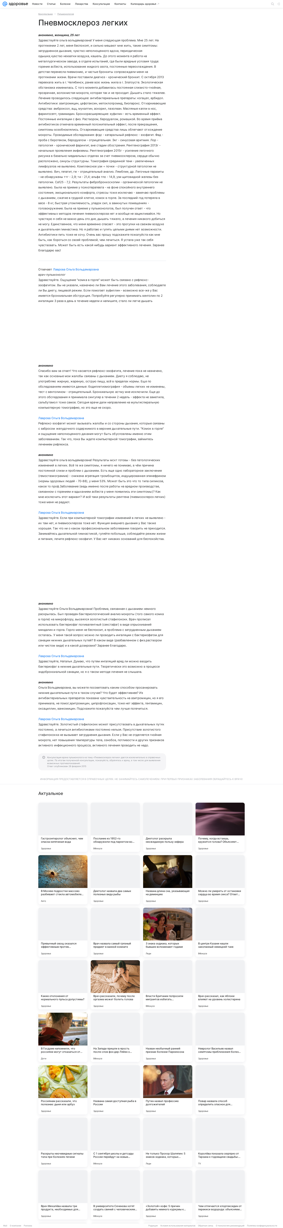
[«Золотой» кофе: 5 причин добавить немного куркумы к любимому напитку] (167, 1194)
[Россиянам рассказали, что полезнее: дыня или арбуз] (62, 1089)
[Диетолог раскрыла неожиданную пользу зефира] (167, 827)
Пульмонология (65, 14)
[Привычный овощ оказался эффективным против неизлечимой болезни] (62, 932)
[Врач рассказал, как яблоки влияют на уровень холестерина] (220, 984)
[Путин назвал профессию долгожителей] (167, 1089)
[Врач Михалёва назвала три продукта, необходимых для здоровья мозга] (62, 1194)
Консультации (45, 14)
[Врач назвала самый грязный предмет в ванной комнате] (115, 932)
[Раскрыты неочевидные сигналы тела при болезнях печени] (62, 1142)
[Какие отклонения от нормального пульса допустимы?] (62, 984)
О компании (15, 1225)
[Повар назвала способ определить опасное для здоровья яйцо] (220, 1089)
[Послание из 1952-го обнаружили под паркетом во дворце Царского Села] (115, 827)
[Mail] (5, 4)
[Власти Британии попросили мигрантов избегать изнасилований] (167, 984)
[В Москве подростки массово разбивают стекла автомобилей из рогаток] (62, 879)
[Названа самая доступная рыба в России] (115, 1089)
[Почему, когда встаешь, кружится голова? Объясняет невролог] (220, 827)
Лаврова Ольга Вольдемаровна (76, 269)
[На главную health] (17, 4)
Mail (5, 1225)
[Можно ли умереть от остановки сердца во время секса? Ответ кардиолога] (220, 879)
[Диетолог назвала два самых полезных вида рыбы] (115, 879)
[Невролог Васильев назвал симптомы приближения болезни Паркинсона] (220, 1037)
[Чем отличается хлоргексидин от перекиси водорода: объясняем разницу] (220, 1194)
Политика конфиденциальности (262, 1225)
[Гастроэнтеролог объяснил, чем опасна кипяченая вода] (62, 827)
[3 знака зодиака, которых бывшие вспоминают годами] (167, 932)
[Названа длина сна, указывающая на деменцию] (167, 879)
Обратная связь (205, 1225)
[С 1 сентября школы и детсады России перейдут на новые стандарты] (115, 1142)
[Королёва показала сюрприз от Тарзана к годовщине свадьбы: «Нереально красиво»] (220, 1142)
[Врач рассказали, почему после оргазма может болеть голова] (115, 984)
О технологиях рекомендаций (230, 1225)
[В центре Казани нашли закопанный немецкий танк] (220, 932)
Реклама (28, 1225)
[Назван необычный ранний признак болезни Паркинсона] (167, 1037)
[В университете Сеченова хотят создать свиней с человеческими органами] (115, 1194)
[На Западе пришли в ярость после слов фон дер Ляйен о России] (115, 1037)
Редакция (153, 1225)
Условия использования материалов (177, 1225)
